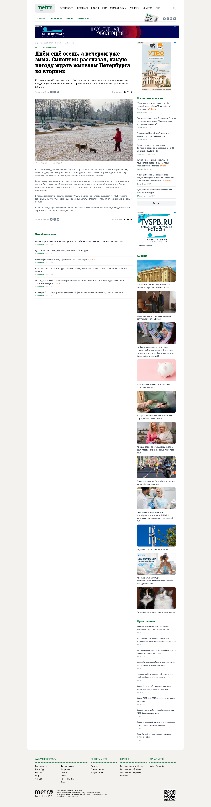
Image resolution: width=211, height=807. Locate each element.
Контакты (124, 775)
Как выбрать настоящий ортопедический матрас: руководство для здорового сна (155, 580)
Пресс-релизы (67, 778)
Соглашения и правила (131, 772)
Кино (63, 782)
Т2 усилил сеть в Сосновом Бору (152, 549)
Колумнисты (97, 772)
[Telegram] (131, 91)
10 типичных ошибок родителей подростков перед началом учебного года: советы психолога (155, 163)
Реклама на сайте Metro (131, 769)
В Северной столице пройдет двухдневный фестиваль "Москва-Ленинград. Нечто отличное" (79, 292)
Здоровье (65, 769)
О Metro (148, 8)
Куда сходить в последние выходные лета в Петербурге (61, 250)
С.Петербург (70, 43)
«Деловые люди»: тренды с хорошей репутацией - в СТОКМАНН (154, 317)
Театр (63, 775)
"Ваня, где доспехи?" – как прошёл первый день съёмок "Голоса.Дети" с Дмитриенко (154, 106)
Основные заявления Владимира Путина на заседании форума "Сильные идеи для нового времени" (156, 121)
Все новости (67, 8)
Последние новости (150, 98)
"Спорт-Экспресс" (72, 796)
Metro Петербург (157, 766)
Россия (95, 8)
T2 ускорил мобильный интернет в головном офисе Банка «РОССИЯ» (153, 286)
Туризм (64, 772)
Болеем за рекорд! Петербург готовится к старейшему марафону (156, 482)
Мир (104, 8)
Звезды (69, 18)
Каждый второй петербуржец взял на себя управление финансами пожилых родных (155, 450)
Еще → (156, 203)
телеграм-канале (119, 169)
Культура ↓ (134, 8)
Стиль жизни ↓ (118, 8)
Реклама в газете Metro (131, 766)
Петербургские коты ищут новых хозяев (156, 612)
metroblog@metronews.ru (99, 794)
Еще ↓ (159, 8)
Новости (140, 169)
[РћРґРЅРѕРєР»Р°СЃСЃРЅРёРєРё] (128, 91)
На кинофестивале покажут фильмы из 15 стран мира (61, 259)
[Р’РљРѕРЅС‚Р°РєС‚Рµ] (124, 91)
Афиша (38, 778)
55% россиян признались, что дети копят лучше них (153, 386)
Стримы (41, 18)
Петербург (82, 8)
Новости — (60, 43)
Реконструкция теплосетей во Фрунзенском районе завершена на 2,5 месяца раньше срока (79, 241)
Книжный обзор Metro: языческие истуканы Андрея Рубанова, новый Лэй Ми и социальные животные (155, 177)
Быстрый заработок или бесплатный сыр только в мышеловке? (154, 417)
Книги (139, 184)
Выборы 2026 (83, 18)
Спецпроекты (55, 18)
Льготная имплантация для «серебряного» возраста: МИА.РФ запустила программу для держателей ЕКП (155, 516)
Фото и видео (67, 766)
